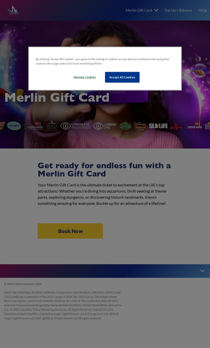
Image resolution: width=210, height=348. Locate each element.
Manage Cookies (85, 77)
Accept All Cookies (122, 77)
